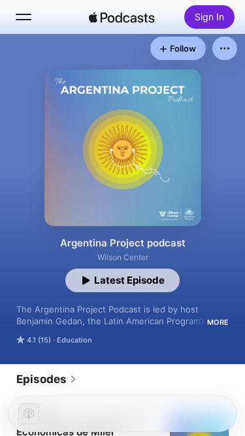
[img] (122, 17)
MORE (218, 322)
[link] (46, 379)
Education (74, 339)
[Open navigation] (23, 17)
